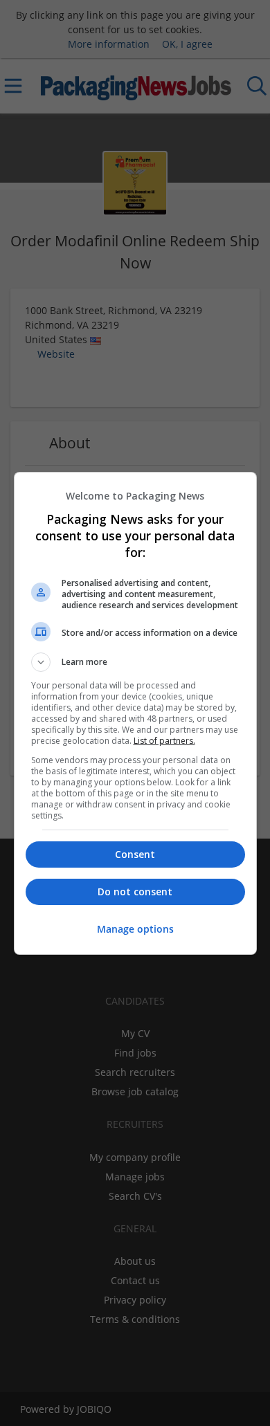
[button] (135, 662)
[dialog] (135, 713)
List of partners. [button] (164, 741)
